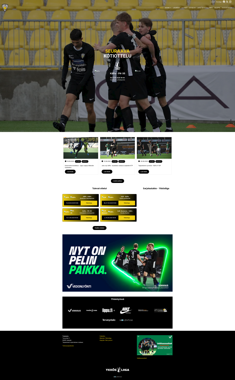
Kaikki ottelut (99, 228)
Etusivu (160, 8)
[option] (80, 156)
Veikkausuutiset (142, 358)
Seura (167, 8)
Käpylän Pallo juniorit (106, 340)
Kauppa (217, 8)
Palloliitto (102, 336)
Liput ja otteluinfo (205, 8)
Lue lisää (70, 171)
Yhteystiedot (227, 8)
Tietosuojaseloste (68, 346)
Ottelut (192, 8)
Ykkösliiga (219, 2)
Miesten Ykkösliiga (105, 338)
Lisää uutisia (117, 181)
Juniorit (213, 2)
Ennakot (85, 161)
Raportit (158, 161)
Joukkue (176, 8)
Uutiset (184, 8)
